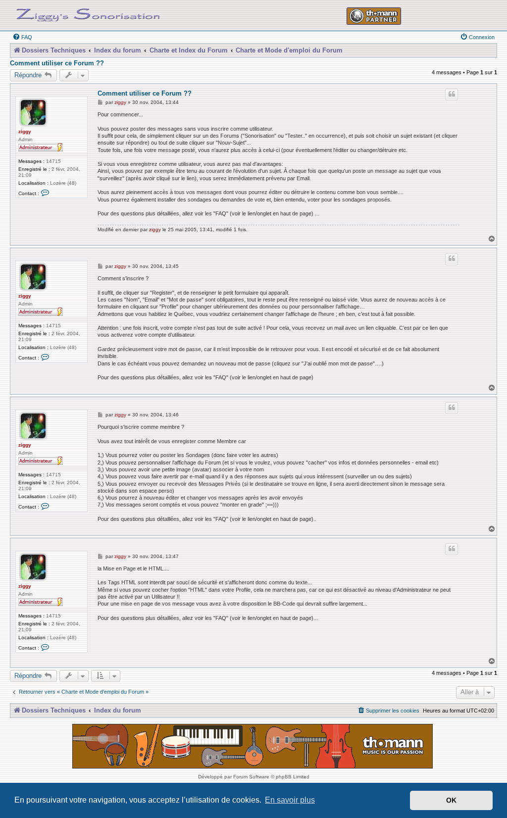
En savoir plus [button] (290, 800)
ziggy (24, 131)
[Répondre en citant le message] (451, 95)
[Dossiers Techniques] (88, 12)
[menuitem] (22, 37)
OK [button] (451, 800)
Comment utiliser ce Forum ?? (57, 63)
